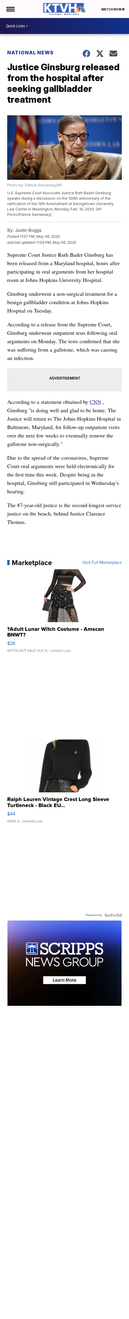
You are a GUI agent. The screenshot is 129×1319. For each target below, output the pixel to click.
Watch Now (111, 9)
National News (30, 53)
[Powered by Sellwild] (113, 915)
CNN (95, 401)
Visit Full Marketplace (102, 563)
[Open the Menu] (10, 9)
